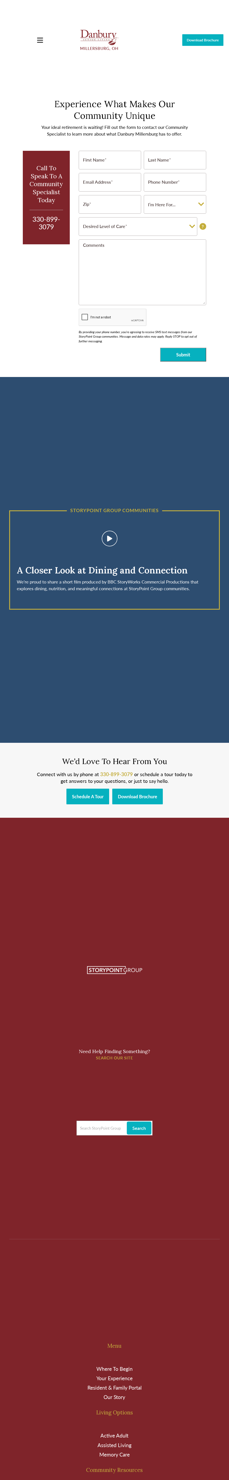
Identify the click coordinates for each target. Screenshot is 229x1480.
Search (139, 1128)
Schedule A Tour (88, 796)
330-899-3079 (46, 222)
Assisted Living (114, 1445)
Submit (183, 354)
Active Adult (114, 1435)
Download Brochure (203, 40)
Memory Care (114, 1454)
